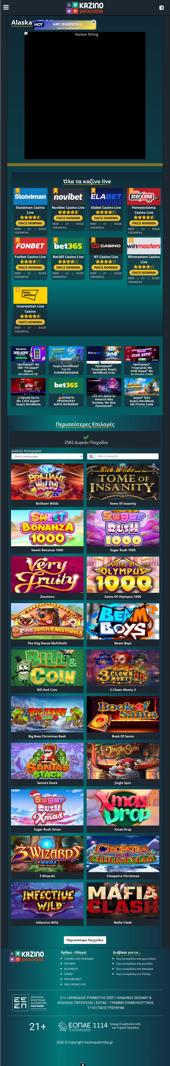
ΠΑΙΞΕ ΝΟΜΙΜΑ (30, 223)
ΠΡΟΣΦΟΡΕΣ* (72, 979)
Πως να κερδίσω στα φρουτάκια (136, 958)
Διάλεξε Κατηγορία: (26, 451)
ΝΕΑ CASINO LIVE (75, 984)
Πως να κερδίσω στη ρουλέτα (134, 963)
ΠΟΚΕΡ (68, 974)
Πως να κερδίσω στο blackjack (134, 969)
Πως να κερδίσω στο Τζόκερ (133, 974)
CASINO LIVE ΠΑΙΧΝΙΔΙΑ (79, 958)
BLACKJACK (71, 969)
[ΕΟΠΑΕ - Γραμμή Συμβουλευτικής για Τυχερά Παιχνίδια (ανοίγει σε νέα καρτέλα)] (99, 1026)
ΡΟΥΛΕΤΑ (69, 963)
